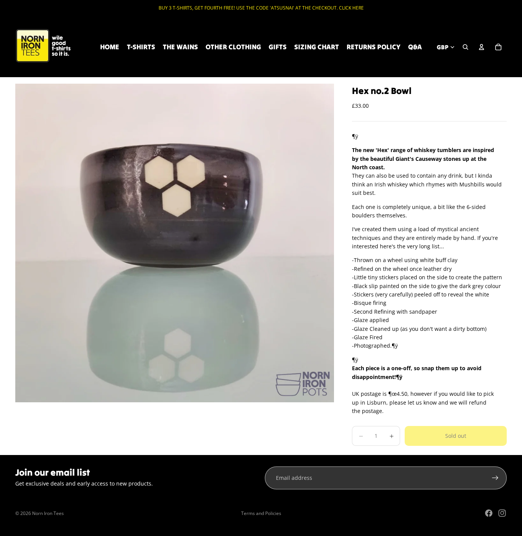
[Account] (481, 47)
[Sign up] (495, 478)
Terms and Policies (261, 513)
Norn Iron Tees (48, 513)
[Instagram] (502, 513)
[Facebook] (488, 513)
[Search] (465, 47)
